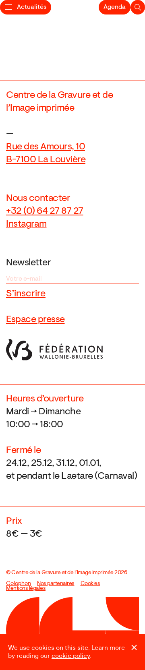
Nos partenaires (56, 583)
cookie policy (71, 656)
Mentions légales (26, 588)
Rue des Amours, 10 (45, 147)
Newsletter (28, 263)
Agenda (115, 7)
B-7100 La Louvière (45, 160)
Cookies (90, 583)
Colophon (18, 583)
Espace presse (35, 320)
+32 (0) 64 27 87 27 (44, 211)
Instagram (26, 224)
